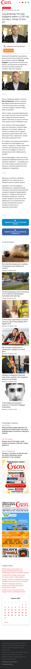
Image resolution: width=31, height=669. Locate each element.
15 (22, 610)
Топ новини (9, 439)
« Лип (6, 622)
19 (12, 612)
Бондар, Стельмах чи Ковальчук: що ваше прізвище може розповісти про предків (15, 455)
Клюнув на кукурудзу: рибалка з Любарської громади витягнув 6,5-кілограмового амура (13, 585)
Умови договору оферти (10, 662)
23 (26, 612)
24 (5, 615)
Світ (3, 425)
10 (5, 610)
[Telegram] (28, 2)
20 (15, 612)
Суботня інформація (8, 451)
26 (12, 615)
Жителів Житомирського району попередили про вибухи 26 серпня (15, 266)
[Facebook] (25, 2)
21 (19, 612)
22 (22, 612)
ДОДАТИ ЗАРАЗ (8, 50)
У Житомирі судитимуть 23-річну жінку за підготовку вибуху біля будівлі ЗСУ (15, 321)
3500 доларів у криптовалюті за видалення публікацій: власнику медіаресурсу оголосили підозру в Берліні (15, 430)
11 (8, 610)
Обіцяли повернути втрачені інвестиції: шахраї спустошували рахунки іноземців (15, 377)
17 (5, 612)
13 (15, 610)
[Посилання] (6, 2)
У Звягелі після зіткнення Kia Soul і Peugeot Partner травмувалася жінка (13, 591)
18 (8, 612)
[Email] (19, 2)
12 (12, 610)
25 (8, 615)
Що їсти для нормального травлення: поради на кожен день (13, 349)
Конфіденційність (7, 664)
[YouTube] (22, 2)
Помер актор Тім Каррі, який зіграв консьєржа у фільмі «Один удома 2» (15, 443)
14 (19, 610)
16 (26, 610)
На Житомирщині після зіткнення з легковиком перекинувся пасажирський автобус (15, 294)
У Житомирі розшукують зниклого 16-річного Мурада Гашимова (13, 405)
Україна (7, 425)
